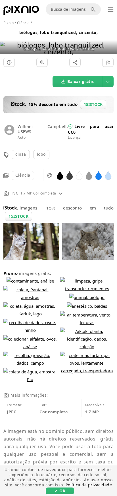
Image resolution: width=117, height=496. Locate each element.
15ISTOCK (18, 216)
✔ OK (60, 490)
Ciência (22, 175)
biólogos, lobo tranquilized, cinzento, (58, 32)
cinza (20, 154)
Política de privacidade (89, 485)
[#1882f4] (98, 175)
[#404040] (69, 175)
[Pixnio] (21, 11)
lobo (41, 154)
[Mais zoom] (42, 62)
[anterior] (6, 41)
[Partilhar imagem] (75, 62)
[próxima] (110, 41)
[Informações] (9, 62)
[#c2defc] (108, 175)
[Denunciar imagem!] (108, 62)
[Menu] (111, 9)
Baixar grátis (80, 81)
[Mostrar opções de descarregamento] (108, 81)
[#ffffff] (79, 175)
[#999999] (89, 175)
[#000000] (60, 175)
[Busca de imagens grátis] (94, 9)
